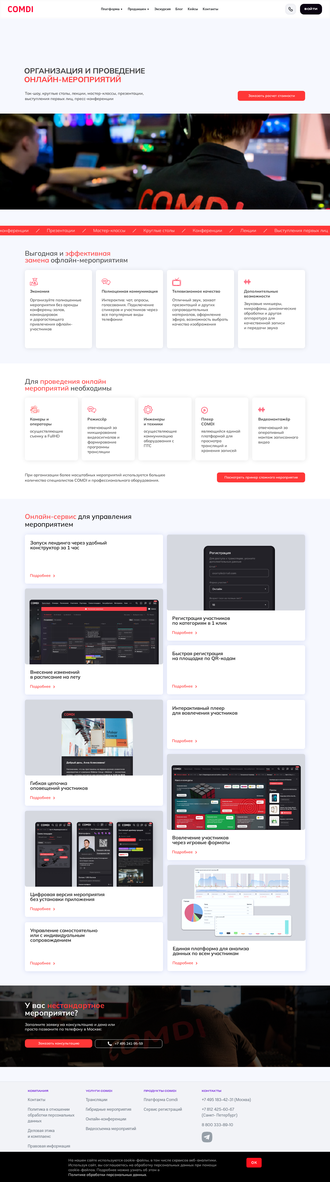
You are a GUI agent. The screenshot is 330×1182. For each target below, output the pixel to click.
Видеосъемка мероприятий (111, 1129)
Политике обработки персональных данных (107, 1174)
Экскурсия (162, 9)
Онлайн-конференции (106, 1119)
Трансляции (96, 1100)
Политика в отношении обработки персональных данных (51, 1115)
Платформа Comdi (161, 1100)
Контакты (210, 9)
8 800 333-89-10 (217, 1125)
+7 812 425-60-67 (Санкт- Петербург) (219, 1112)
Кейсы (193, 9)
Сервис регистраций (163, 1109)
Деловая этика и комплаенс (41, 1133)
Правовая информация (49, 1146)
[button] (271, 96)
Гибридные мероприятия (108, 1109)
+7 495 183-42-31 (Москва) (226, 1100)
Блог (179, 9)
